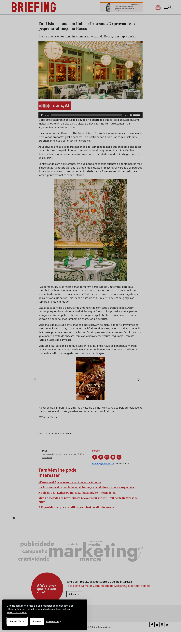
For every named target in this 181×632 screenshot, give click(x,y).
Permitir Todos (17, 621)
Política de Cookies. (17, 612)
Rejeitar (37, 621)
